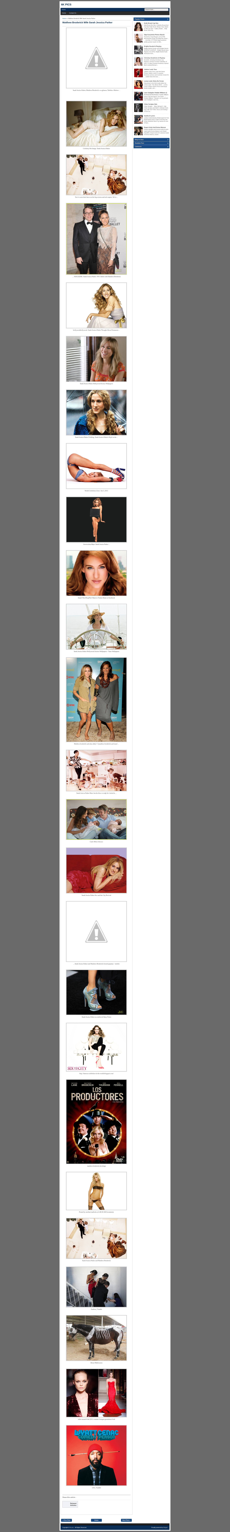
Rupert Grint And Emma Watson (155, 127)
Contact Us (72, 13)
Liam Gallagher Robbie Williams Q (155, 93)
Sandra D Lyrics (149, 116)
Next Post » (126, 1520)
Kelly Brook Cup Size (151, 23)
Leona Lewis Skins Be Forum (154, 81)
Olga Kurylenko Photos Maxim (154, 35)
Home (64, 9)
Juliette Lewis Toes (150, 69)
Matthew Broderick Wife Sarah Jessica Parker (87, 22)
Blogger (165, 1527)
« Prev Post (66, 1520)
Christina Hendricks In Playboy (154, 58)
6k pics (66, 4)
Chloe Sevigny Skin (150, 104)
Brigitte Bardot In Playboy (152, 46)
